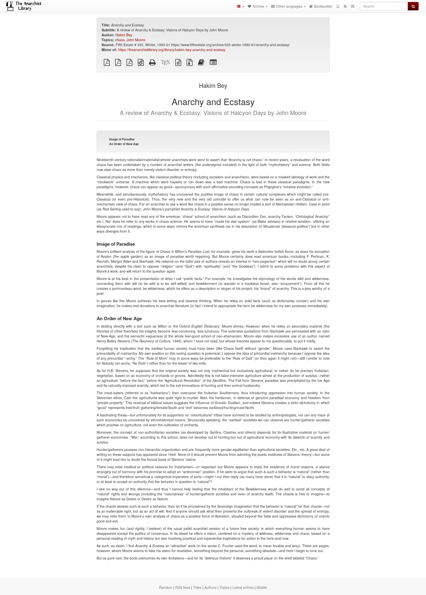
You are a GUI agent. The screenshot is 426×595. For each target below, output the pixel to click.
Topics (224, 587)
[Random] (352, 6)
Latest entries (243, 587)
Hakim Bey (123, 34)
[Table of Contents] (240, 6)
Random (165, 587)
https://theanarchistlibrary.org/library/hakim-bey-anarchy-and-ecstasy (171, 49)
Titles (197, 587)
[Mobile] (337, 6)
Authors (210, 587)
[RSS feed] (345, 6)
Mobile (262, 587)
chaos (119, 39)
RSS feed (182, 587)
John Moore (135, 39)
